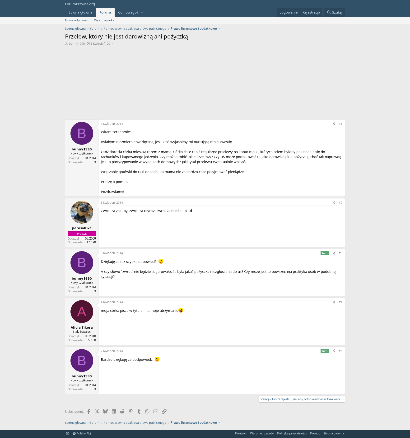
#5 (340, 351)
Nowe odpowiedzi (77, 20)
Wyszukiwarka (104, 20)
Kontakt (241, 433)
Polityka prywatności (292, 433)
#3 (340, 253)
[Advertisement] (205, 81)
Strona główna (80, 12)
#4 (340, 302)
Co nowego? (128, 12)
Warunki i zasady (262, 433)
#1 (340, 124)
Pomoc (315, 433)
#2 (340, 203)
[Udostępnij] (334, 124)
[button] (142, 12)
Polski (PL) (83, 433)
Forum (105, 12)
